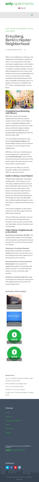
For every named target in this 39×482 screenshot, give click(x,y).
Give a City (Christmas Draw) (14, 386)
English (23, 8)
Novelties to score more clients (15, 389)
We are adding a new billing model (16, 383)
